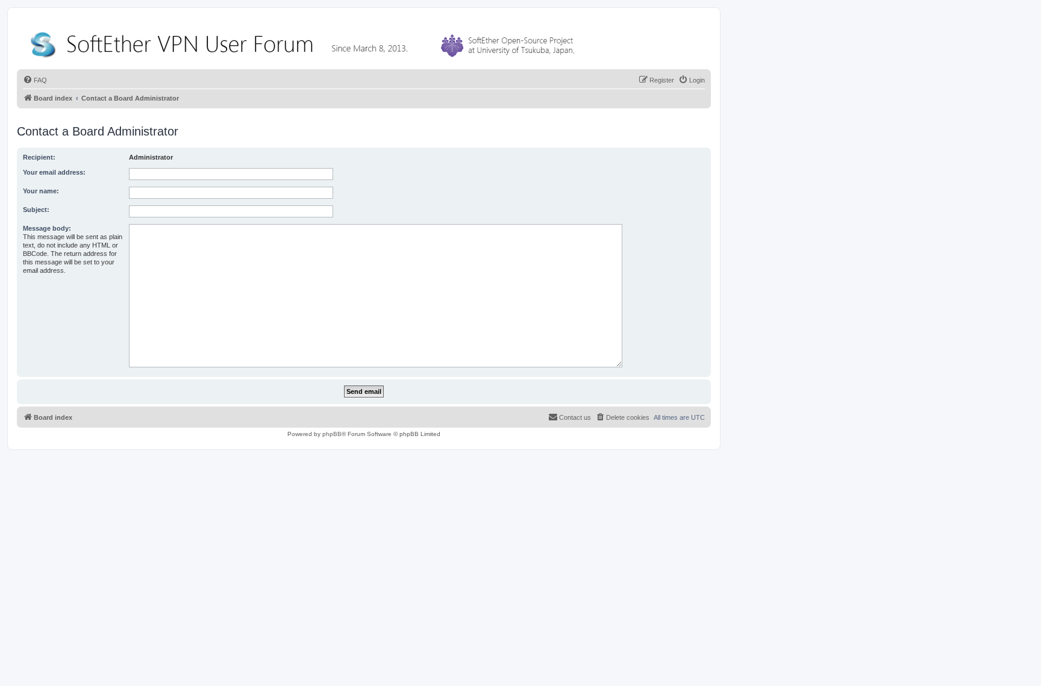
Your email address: (54, 172)
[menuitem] (35, 80)
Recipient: (39, 157)
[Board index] (305, 42)
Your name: (41, 191)
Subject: (36, 209)
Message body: (47, 228)
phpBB (332, 434)
